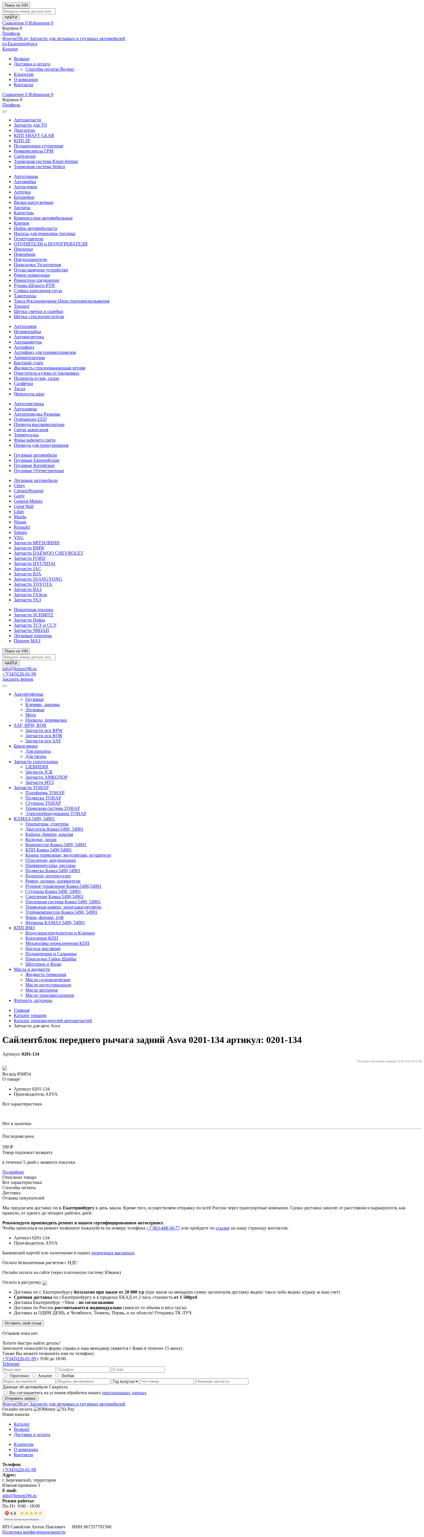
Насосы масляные (43, 948)
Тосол (19, 388)
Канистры (24, 212)
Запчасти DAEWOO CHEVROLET (48, 553)
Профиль (11, 33)
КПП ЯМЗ (24, 927)
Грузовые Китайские (34, 465)
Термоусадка (26, 434)
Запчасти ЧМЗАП (31, 630)
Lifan (19, 511)
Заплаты (22, 207)
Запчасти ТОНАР (31, 787)
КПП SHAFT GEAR (34, 135)
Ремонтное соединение (36, 280)
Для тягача (35, 756)
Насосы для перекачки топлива (44, 233)
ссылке (223, 1228)
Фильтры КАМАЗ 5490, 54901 (55, 922)
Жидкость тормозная (45, 974)
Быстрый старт (28, 362)
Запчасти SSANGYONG (38, 579)
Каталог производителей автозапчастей (53, 1020)
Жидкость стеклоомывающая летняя (49, 367)
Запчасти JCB (38, 772)
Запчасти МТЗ (39, 782)
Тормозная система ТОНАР (52, 808)
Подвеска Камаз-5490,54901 (52, 870)
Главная (21, 1010)
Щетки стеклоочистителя (39, 316)
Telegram (10, 1363)
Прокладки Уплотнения (37, 264)
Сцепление (25, 156)
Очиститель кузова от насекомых (46, 373)
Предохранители (30, 259)
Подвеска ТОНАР (43, 797)
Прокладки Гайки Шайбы (50, 958)
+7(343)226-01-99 (19, 673)
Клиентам (23, 74)
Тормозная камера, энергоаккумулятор (63, 906)
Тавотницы (25, 295)
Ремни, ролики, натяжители (52, 881)
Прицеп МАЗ (27, 640)
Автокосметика (29, 336)
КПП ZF (22, 140)
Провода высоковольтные (39, 424)
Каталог (10, 48)
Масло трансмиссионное (49, 995)
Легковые (34, 709)
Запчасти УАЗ (27, 599)
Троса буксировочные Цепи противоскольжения (61, 301)
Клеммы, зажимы (42, 704)
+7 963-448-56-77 (163, 1228)
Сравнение (14, 22)
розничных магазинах (113, 1252)
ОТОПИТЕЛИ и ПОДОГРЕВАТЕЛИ (51, 243)
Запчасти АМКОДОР (46, 777)
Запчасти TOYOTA (33, 584)
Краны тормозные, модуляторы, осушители (68, 855)
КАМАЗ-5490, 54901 (34, 818)
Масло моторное (41, 990)
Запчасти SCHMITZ (33, 614)
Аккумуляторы (28, 694)
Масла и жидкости (32, 969)
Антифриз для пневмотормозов (45, 352)
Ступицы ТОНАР (43, 803)
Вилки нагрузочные (33, 202)
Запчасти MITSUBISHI (36, 542)
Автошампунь (28, 341)
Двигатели (24, 130)
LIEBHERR (36, 766)
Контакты (23, 84)
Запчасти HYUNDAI (34, 563)
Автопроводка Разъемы (37, 414)
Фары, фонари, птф (44, 917)
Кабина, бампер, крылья (49, 834)
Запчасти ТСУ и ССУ (35, 625)
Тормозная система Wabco (39, 166)
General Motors (28, 501)
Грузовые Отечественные (39, 470)
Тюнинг (22, 306)
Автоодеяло (25, 186)
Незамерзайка (27, 331)
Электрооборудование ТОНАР (55, 813)
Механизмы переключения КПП (57, 943)
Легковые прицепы (33, 635)
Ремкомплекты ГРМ (33, 151)
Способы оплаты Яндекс (49, 69)
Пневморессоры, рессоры (50, 865)
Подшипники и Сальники (51, 953)
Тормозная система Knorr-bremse (46, 161)
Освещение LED (30, 419)
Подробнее (13, 1172)
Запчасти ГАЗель (30, 594)
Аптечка (22, 191)
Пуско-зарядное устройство (41, 269)
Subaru (20, 532)
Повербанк (24, 254)
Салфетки (23, 383)
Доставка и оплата (32, 63)
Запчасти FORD (30, 558)
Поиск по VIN (16, 5)
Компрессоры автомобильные (43, 217)
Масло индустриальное (48, 984)
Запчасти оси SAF (43, 740)
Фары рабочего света (34, 440)
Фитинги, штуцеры (33, 1000)
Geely (19, 495)
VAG (19, 537)
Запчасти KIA (27, 573)
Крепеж (21, 223)
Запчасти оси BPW (44, 730)
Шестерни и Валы (43, 964)
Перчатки (23, 249)
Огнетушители (28, 238)
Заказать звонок (17, 679)
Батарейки (24, 197)
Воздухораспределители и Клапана (60, 932)
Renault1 (22, 527)
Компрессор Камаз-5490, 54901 (56, 844)
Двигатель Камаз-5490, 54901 (54, 829)
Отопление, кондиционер (50, 860)
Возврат (22, 58)
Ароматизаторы (29, 357)
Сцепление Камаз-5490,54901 (54, 896)
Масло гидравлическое (47, 979)
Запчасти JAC (27, 568)
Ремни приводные (32, 275)
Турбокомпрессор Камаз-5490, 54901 (61, 912)
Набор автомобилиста (35, 228)
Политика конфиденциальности (33, 1532)
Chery (19, 485)
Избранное (41, 22)
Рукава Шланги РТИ (34, 285)
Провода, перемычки (46, 720)
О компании (26, 79)
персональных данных (124, 1392)
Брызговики (26, 746)
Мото (30, 714)
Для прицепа (38, 751)
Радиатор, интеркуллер (48, 875)
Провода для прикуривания (41, 445)
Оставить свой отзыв (23, 1323)
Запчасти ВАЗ (28, 589)
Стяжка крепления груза (38, 290)
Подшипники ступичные (38, 145)
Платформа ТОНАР (45, 792)
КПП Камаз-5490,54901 (48, 849)
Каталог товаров (30, 1015)
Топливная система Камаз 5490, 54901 (63, 901)
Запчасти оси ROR (43, 735)
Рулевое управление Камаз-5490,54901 (63, 886)
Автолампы (25, 408)
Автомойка (25, 181)
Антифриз (24, 347)
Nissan (20, 521)
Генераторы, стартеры (47, 823)
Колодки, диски (41, 839)
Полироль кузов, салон (36, 378)
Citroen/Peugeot (28, 490)
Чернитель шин (29, 393)
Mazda (20, 516)
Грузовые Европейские (36, 460)
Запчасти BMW (29, 547)
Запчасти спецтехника (36, 761)
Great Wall (23, 506)
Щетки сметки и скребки (38, 311)
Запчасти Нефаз (29, 620)
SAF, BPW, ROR (30, 725)
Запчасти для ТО (30, 125)
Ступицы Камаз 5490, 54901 (53, 891)
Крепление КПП (41, 938)
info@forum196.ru (19, 668)
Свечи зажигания (31, 429)
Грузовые (34, 699)
